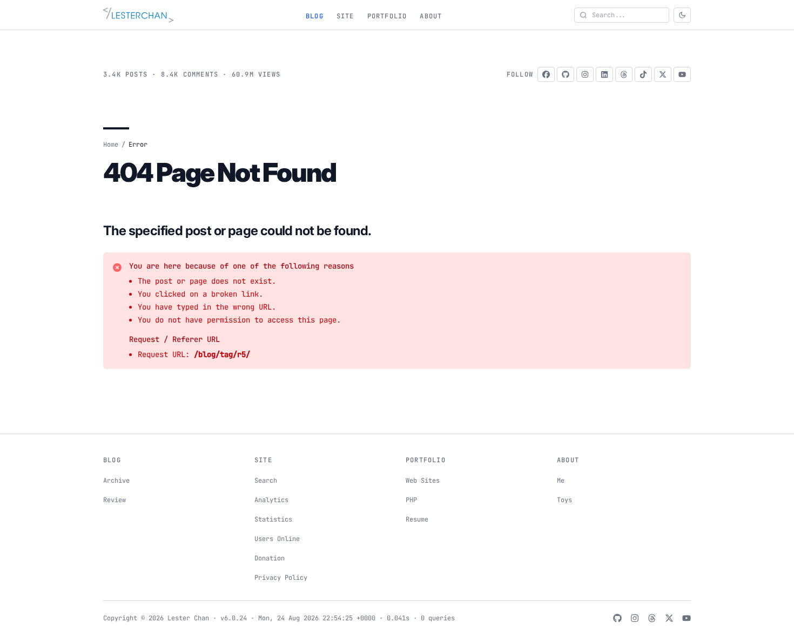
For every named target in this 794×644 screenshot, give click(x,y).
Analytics (271, 500)
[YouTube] (682, 74)
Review (114, 500)
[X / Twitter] (662, 74)
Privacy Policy (280, 577)
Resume (417, 519)
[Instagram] (585, 74)
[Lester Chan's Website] (138, 15)
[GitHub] (565, 74)
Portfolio (387, 16)
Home (110, 144)
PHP (411, 500)
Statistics (273, 519)
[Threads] (623, 74)
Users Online (277, 539)
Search (265, 480)
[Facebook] (546, 74)
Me (560, 480)
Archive (116, 480)
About (431, 16)
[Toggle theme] (682, 15)
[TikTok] (643, 74)
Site (345, 16)
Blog (315, 16)
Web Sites (423, 480)
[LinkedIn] (604, 74)
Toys (564, 500)
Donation (269, 558)
